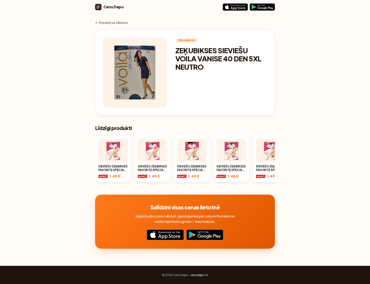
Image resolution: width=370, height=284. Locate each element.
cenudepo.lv (199, 275)
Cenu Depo (113, 6)
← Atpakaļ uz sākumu (111, 22)
